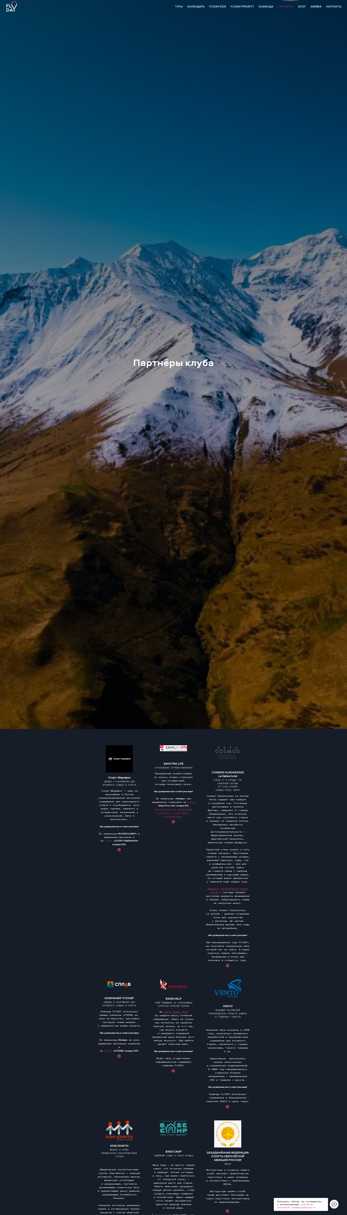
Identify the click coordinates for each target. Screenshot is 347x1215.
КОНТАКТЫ (334, 6)
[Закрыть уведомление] (326, 1200)
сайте (109, 840)
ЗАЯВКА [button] (316, 6)
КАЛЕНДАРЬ (196, 6)
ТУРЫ (179, 6)
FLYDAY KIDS (217, 6)
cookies (305, 1204)
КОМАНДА (266, 6)
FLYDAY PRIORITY (242, 6)
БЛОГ (302, 6)
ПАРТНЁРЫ (285, 6)
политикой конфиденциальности (296, 1207)
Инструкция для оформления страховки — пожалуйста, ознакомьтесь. (173, 813)
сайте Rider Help (176, 1011)
